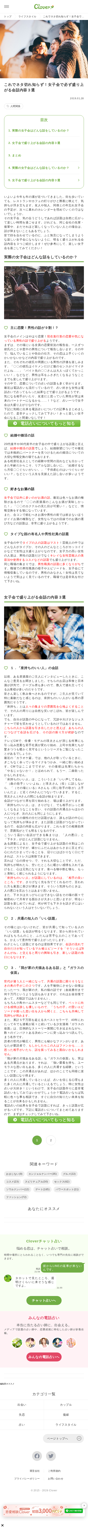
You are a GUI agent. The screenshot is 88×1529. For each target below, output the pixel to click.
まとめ (16, 155)
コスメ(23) (12, 1181)
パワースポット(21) (67, 1189)
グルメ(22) (69, 1173)
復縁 (66, 1414)
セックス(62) (62, 1181)
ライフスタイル (27, 16)
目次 (44, 120)
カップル (66, 1404)
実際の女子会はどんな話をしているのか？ (40, 130)
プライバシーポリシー (27, 1478)
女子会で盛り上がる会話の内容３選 (36, 143)
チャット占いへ (44, 1300)
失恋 (22, 1414)
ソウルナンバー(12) (17, 1189)
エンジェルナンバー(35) (43, 1173)
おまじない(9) (14, 1173)
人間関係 (15, 106)
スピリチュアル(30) (36, 1181)
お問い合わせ (55, 1478)
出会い (21, 1404)
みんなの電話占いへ (43, 1357)
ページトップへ (57, 1438)
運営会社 (35, 1470)
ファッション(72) (16, 1197)
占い (22, 1424)
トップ (8, 16)
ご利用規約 (54, 1470)
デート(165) (42, 1189)
